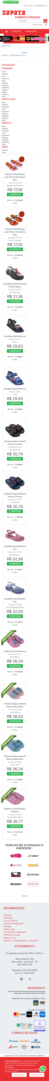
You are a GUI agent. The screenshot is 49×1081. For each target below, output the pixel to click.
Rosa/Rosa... (14, 553)
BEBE (5, 147)
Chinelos (5, 74)
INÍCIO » (6, 55)
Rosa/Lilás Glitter (15, 815)
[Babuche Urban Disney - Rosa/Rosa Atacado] (9, 646)
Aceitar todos (19, 1075)
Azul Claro (15, 763)
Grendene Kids (17, 55)
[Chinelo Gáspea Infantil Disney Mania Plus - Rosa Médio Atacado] (9, 698)
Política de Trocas (12, 935)
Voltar (24, 52)
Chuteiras (5, 107)
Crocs (4, 76)
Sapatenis (5, 116)
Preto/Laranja (14, 237)
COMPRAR (15, 194)
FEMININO (7, 68)
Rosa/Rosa (15, 656)
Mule (3, 81)
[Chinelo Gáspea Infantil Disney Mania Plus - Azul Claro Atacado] (9, 751)
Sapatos (5, 90)
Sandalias (5, 85)
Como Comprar (11, 920)
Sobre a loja (9, 929)
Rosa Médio (15, 710)
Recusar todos (36, 1075)
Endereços (8, 918)
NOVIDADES (17, 31)
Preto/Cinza (15, 290)
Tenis (4, 97)
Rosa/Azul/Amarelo (14, 182)
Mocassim (5, 78)
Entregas (8, 926)
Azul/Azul (15, 500)
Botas (4, 72)
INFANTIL (7, 123)
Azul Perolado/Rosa (14, 605)
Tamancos (5, 94)
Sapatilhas (5, 88)
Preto (15, 341)
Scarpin (4, 92)
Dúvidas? (8, 915)
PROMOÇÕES (31, 31)
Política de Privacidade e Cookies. (29, 1071)
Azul (15, 394)
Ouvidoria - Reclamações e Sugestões (21, 940)
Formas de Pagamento (14, 923)
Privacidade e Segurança (15, 932)
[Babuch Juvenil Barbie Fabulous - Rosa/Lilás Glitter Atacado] (9, 803)
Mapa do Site (10, 938)
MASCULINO (9, 99)
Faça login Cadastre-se (35, 5)
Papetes (5, 83)
